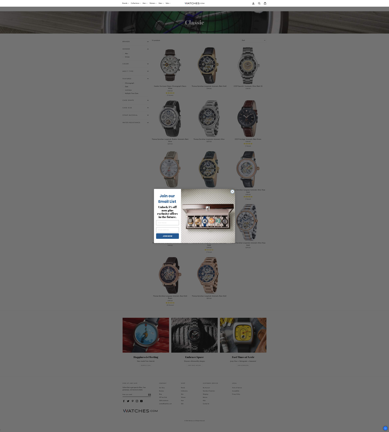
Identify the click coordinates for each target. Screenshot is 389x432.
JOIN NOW (167, 236)
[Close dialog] (232, 191)
